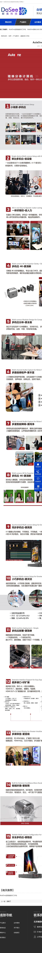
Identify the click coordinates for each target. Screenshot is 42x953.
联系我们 (3, 937)
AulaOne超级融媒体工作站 (17, 29)
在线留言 (16, 932)
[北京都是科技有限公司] (14, 11)
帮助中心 (3, 932)
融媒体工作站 (25, 36)
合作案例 (16, 923)
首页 (11, 36)
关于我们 (16, 928)
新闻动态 (3, 928)
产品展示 (23, 22)
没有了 (9, 901)
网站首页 (8, 22)
